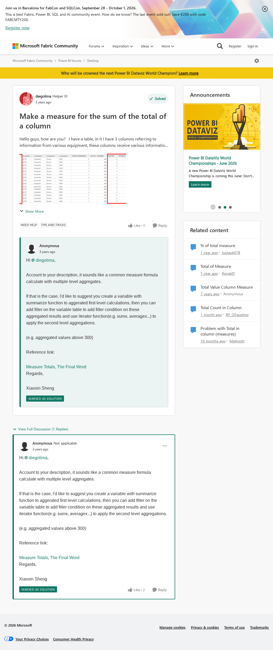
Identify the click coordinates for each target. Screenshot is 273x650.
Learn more (189, 73)
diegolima (43, 96)
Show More (34, 211)
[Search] (220, 46)
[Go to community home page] (45, 46)
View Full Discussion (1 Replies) (43, 428)
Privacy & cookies (205, 627)
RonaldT (228, 273)
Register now (17, 27)
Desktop (93, 61)
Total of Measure (215, 266)
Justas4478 (231, 252)
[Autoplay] (213, 207)
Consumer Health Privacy (73, 639)
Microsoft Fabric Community (33, 61)
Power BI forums (69, 61)
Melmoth (237, 341)
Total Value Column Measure (226, 287)
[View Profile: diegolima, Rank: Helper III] (26, 99)
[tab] (219, 207)
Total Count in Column (221, 307)
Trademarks (259, 627)
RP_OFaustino (237, 314)
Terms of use (234, 627)
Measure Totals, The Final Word (56, 367)
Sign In (252, 46)
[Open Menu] (256, 60)
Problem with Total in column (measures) (219, 331)
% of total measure (217, 245)
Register (235, 46)
